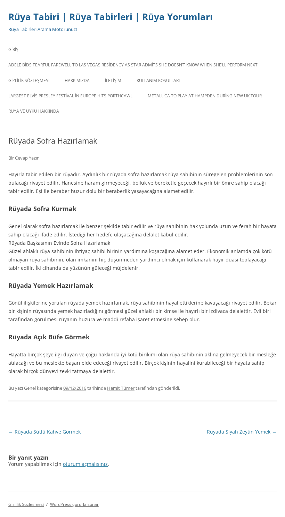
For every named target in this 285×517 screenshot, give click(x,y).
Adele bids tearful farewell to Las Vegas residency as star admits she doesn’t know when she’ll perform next (133, 65)
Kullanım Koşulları (158, 80)
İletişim (113, 80)
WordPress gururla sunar (74, 504)
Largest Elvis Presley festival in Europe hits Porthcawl (70, 96)
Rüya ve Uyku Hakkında (33, 111)
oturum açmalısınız (85, 464)
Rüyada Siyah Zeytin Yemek (242, 431)
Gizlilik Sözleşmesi (28, 80)
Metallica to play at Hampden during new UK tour (205, 96)
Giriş (13, 49)
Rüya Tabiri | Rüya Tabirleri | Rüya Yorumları (110, 16)
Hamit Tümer (121, 388)
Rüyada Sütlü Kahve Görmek (44, 431)
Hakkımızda (77, 80)
